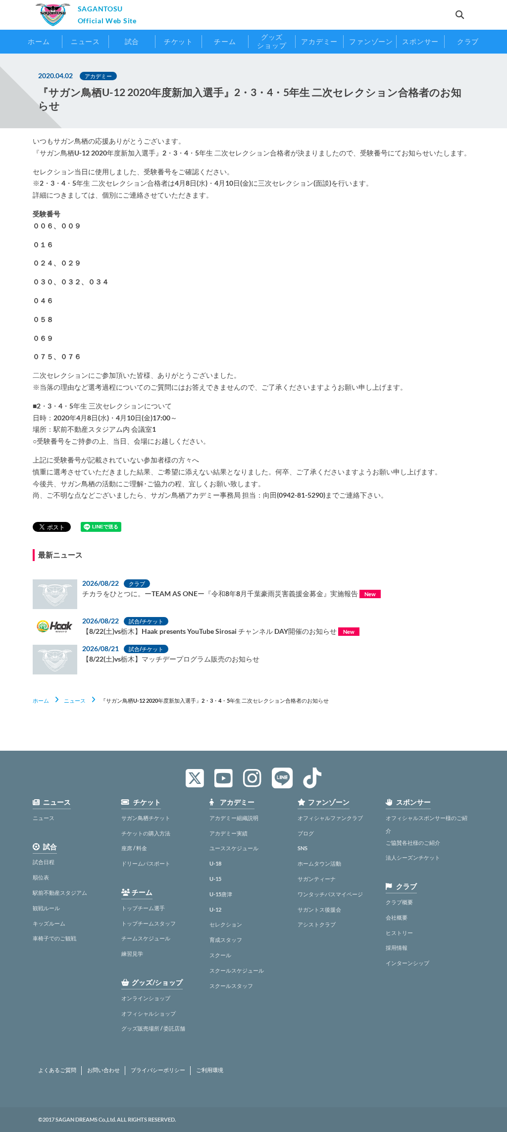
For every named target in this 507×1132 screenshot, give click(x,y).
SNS (302, 848)
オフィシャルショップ (148, 1013)
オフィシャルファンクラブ (330, 818)
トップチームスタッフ (148, 923)
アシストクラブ (317, 924)
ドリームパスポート (145, 863)
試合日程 (43, 862)
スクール (220, 955)
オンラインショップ (145, 998)
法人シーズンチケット (413, 857)
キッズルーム (49, 923)
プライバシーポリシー (158, 1070)
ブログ (306, 833)
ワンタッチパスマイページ (330, 894)
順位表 (41, 877)
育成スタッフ (225, 939)
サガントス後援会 (319, 909)
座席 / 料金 (134, 848)
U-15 (215, 878)
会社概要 (396, 917)
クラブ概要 (399, 902)
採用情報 (396, 947)
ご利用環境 (209, 1070)
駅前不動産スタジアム (60, 892)
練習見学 (132, 953)
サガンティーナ (317, 878)
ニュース (75, 700)
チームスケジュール (145, 938)
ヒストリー (399, 932)
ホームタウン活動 (319, 863)
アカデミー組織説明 (233, 818)
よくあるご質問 (57, 1070)
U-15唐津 (220, 894)
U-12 (215, 909)
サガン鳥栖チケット (145, 818)
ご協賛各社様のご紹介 (413, 842)
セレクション (225, 924)
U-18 (215, 863)
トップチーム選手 (143, 908)
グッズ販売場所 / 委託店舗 (153, 1028)
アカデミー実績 (228, 833)
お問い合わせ (103, 1070)
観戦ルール (46, 908)
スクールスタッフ (231, 985)
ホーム (41, 700)
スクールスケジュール (236, 970)
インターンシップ (407, 963)
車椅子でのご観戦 (54, 938)
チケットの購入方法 (145, 833)
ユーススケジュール (233, 848)
